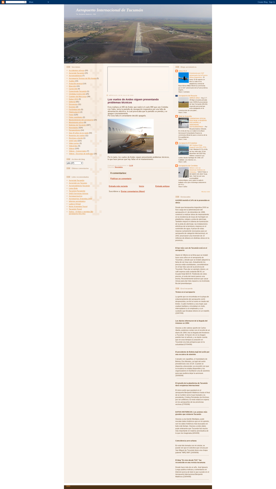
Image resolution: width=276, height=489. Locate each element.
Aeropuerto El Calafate (187, 143)
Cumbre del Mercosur (78, 96)
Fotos (71, 115)
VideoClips (73, 146)
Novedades (73, 128)
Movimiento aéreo (76, 122)
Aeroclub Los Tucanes (78, 183)
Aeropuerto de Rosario (187, 96)
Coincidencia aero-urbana (186, 441)
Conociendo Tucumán (78, 91)
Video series (74, 143)
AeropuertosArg (75, 196)
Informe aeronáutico (77, 201)
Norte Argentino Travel (78, 206)
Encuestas (73, 104)
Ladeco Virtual (75, 204)
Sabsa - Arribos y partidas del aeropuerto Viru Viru (81, 213)
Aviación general (76, 83)
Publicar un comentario (120, 178)
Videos (71, 148)
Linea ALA (182, 71)
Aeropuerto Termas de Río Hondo (82, 78)
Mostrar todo (206, 191)
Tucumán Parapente (77, 191)
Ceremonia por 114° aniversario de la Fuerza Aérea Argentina (198, 75)
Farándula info (74, 109)
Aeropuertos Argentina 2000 (80, 199)
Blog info (72, 86)
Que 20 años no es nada (78, 133)
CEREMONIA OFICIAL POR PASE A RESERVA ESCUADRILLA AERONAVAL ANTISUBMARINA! (198, 123)
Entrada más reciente (118, 186)
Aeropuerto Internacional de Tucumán (109, 10)
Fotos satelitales (75, 117)
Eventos (72, 107)
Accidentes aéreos (76, 70)
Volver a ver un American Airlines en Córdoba (197, 170)
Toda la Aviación (185, 116)
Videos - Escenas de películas (81, 154)
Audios (72, 81)
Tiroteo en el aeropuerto (185, 292)
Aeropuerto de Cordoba (188, 166)
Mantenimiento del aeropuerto (81, 120)
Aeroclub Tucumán (76, 73)
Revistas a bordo (76, 138)
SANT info (73, 141)
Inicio (141, 186)
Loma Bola (73, 188)
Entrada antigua (162, 186)
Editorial (72, 102)
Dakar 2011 (73, 99)
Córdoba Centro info (77, 94)
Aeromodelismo (75, 76)
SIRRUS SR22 (194, 98)
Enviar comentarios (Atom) (133, 191)
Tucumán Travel (75, 209)
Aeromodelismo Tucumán (79, 186)
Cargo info (73, 89)
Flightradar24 (74, 112)
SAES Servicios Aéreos (78, 193)
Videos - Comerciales (77, 151)
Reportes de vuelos (77, 135)
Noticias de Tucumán (77, 125)
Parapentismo (74, 130)
